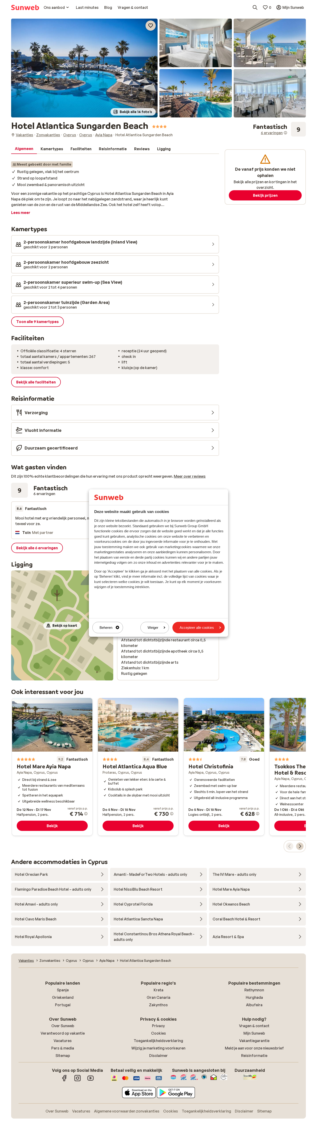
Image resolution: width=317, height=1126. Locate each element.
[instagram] (77, 1080)
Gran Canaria (158, 997)
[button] (84, 68)
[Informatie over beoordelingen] (285, 133)
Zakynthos (158, 1005)
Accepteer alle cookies (197, 628)
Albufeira (254, 1005)
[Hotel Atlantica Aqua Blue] (138, 767)
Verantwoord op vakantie (63, 1033)
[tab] (24, 149)
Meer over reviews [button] (190, 476)
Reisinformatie (254, 1055)
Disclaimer (158, 1055)
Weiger (153, 628)
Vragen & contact (254, 1025)
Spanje (63, 990)
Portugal (63, 1005)
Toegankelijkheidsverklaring (158, 1040)
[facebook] (64, 1080)
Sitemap (62, 1055)
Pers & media (62, 1048)
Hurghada (254, 997)
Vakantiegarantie (254, 1040)
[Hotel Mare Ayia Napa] (52, 767)
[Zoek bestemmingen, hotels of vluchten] (255, 7)
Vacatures (63, 1040)
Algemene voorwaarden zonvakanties (126, 1111)
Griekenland (63, 997)
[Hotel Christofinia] (224, 767)
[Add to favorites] (151, 25)
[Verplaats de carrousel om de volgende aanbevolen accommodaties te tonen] (300, 846)
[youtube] (90, 1080)
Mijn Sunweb (254, 1033)
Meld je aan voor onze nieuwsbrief (254, 1048)
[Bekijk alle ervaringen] (279, 129)
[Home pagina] (25, 7)
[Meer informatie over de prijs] (86, 814)
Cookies (158, 1033)
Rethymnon (254, 990)
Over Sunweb (62, 1025)
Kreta (158, 990)
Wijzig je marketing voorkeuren (158, 1048)
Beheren (106, 628)
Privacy (158, 1025)
